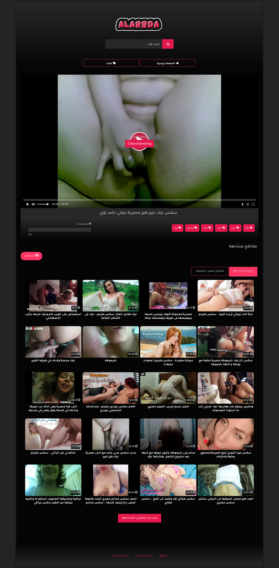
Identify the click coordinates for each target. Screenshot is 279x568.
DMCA (163, 556)
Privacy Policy (144, 556)
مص (205, 228)
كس (219, 228)
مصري (190, 228)
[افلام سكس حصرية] (139, 25)
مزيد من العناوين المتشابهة (139, 518)
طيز (247, 228)
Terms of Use (120, 556)
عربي (233, 228)
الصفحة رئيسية (166, 63)
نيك (176, 228)
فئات (109, 63)
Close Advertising (139, 143)
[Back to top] (266, 556)
